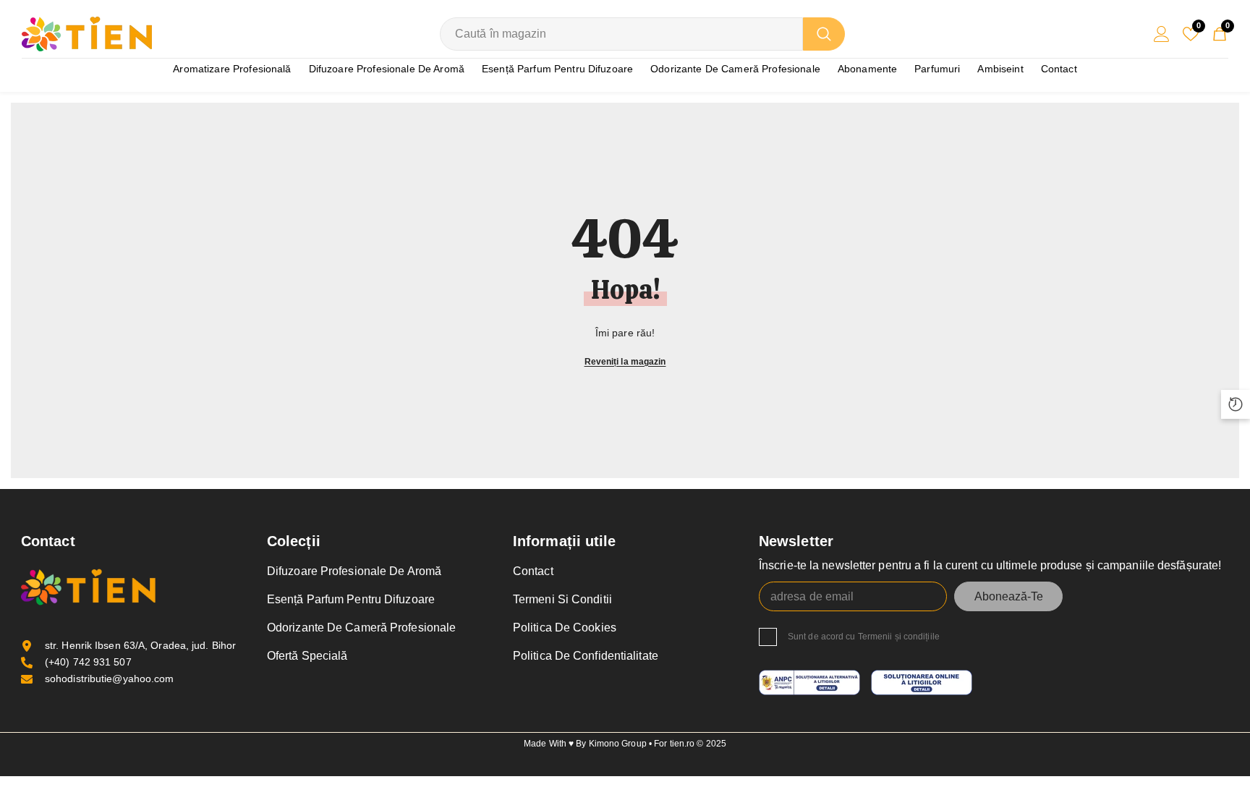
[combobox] (621, 34)
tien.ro (682, 744)
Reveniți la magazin (625, 362)
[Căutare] (642, 34)
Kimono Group (619, 744)
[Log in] (1161, 34)
